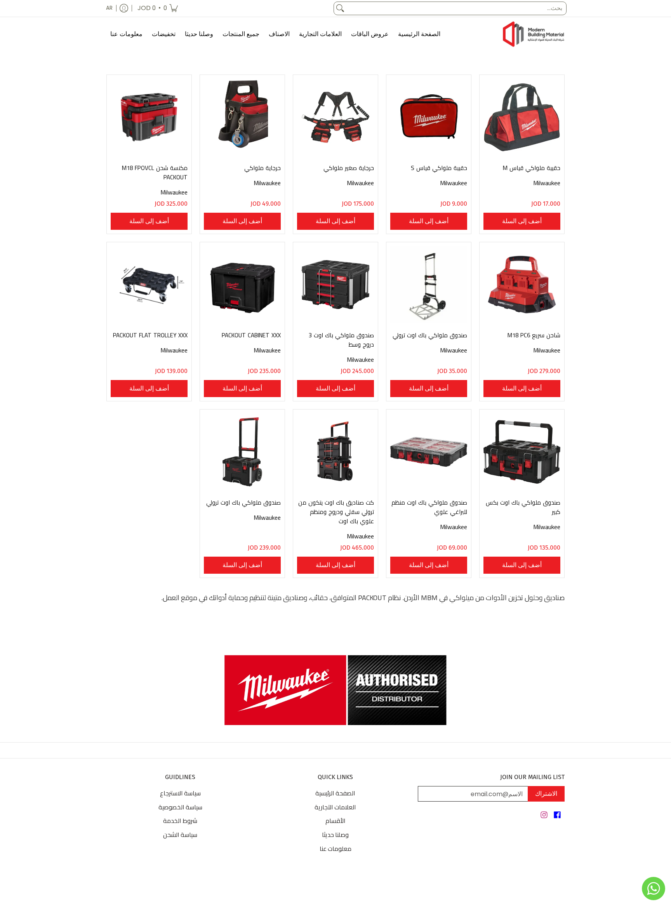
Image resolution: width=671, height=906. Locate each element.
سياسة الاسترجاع (180, 793)
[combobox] (456, 8)
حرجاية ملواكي (262, 168)
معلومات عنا (335, 848)
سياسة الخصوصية (180, 807)
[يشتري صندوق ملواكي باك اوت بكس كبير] (521, 451)
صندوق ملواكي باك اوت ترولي (430, 335)
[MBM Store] (533, 34)
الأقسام (335, 820)
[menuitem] (158, 8)
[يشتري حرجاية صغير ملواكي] (335, 117)
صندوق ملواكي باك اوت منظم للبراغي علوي (429, 507)
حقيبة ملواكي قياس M (531, 168)
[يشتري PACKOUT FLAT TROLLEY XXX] (149, 284)
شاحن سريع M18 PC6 (534, 335)
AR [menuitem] (109, 8)
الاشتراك (546, 793)
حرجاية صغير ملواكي (348, 168)
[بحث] (340, 8)
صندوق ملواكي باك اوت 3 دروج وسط (341, 340)
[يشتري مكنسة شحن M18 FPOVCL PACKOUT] (149, 117)
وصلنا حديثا (335, 834)
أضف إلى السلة (522, 221)
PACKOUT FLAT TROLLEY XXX (150, 335)
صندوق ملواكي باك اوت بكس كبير (523, 507)
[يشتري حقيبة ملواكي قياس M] (521, 117)
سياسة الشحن (180, 834)
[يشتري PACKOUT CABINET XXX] (242, 284)
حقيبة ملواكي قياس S (439, 168)
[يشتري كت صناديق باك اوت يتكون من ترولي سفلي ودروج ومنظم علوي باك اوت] (335, 451)
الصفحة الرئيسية (335, 793)
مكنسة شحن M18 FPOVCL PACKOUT (155, 172)
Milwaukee (546, 183)
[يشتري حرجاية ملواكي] (242, 117)
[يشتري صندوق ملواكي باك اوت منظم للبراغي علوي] (428, 451)
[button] (557, 815)
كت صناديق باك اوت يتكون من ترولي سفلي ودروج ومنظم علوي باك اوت (336, 512)
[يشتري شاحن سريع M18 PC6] (521, 284)
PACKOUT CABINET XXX (251, 335)
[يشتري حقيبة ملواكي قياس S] (428, 117)
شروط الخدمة (180, 820)
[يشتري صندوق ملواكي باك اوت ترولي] (428, 284)
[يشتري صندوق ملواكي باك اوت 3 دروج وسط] (335, 284)
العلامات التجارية (335, 807)
